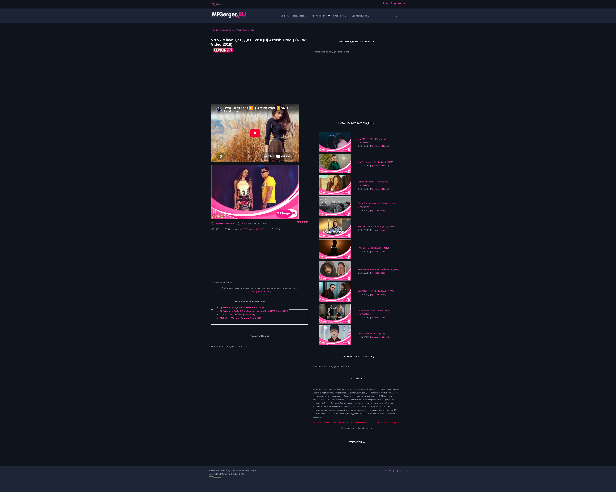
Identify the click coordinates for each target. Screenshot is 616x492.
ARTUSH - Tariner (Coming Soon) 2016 (240, 318)
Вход (266, 291)
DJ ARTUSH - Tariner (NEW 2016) (237, 314)
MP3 (265, 223)
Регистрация (256, 291)
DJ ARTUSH (262, 229)
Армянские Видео (245, 30)
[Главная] (229, 16)
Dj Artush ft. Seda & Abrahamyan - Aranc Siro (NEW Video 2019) (254, 311)
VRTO (245, 229)
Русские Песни (378, 210)
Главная (215, 30)
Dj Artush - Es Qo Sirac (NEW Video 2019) (242, 307)
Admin (244, 223)
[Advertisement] (259, 79)
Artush (252, 229)
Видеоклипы (228, 30)
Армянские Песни (379, 146)
